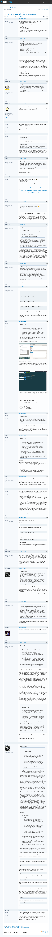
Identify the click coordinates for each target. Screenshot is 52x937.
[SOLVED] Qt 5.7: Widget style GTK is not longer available (20, 14)
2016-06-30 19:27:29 (22, 517)
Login (19, 7)
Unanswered (46, 9)
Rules (8, 7)
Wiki (35, 2)
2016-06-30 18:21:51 (22, 489)
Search (11, 7)
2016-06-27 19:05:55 (22, 176)
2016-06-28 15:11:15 (22, 321)
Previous (8, 16)
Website (7, 117)
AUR (45, 2)
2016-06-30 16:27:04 (22, 476)
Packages (27, 2)
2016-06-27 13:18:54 (22, 81)
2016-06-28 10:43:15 (22, 224)
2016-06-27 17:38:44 (22, 122)
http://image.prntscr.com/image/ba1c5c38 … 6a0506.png (30, 187)
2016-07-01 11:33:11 (22, 601)
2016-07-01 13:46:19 (22, 627)
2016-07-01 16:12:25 (22, 642)
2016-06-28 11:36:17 (22, 263)
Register (15, 7)
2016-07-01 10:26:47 (22, 551)
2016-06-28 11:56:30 (22, 286)
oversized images (35, 194)
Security (42, 2)
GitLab (38, 2)
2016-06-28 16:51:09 (22, 413)
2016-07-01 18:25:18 (22, 910)
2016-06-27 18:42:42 (22, 158)
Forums (32, 2)
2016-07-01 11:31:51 (22, 568)
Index (5, 7)
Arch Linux (6, 2)
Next (21, 16)
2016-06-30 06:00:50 (22, 435)
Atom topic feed (45, 931)
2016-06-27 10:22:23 (22, 18)
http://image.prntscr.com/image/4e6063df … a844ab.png (30, 192)
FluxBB (46, 932)
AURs (38, 96)
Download (49, 2)
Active (42, 9)
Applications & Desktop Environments (18, 13)
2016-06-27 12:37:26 (22, 38)
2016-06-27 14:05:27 (22, 103)
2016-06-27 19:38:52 (22, 201)
